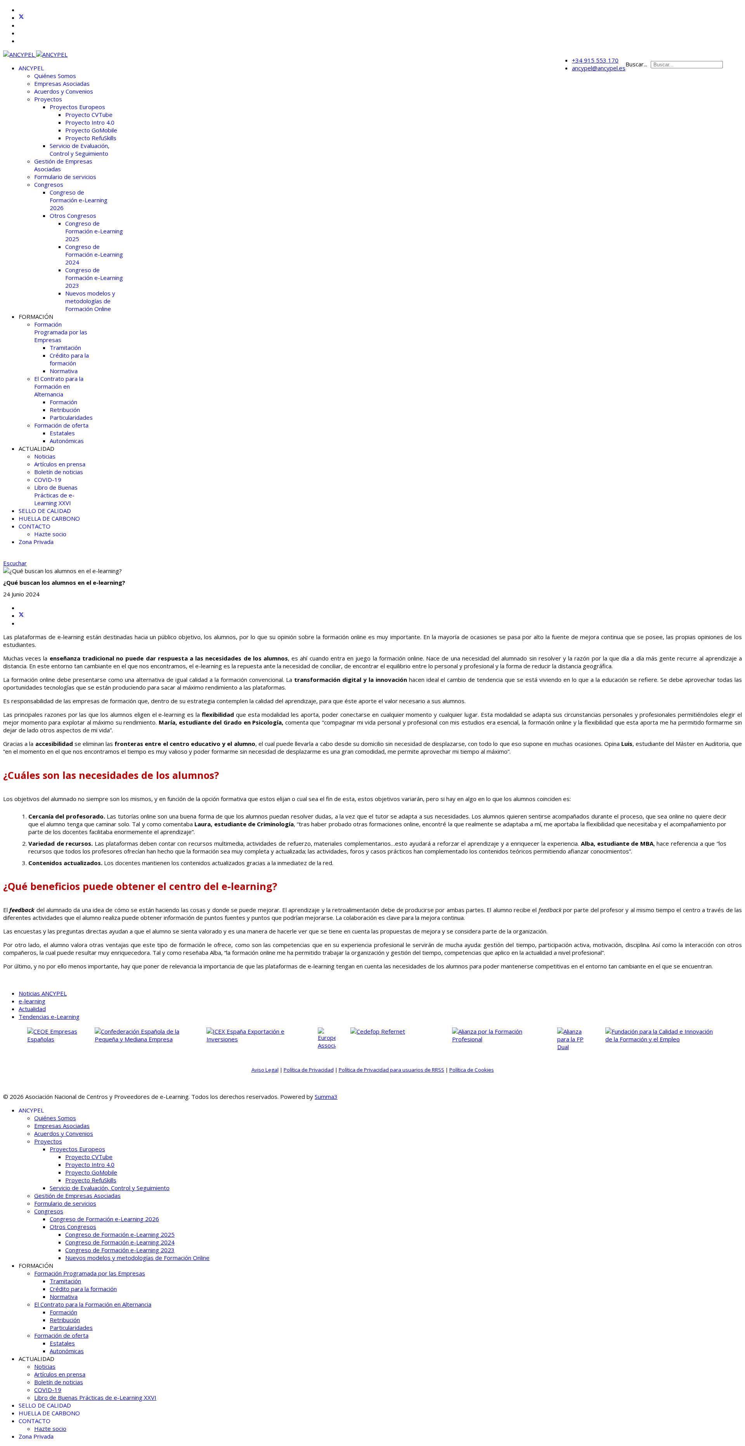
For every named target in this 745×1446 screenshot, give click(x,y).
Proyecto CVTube (89, 114)
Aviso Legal (265, 1069)
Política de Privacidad (309, 1069)
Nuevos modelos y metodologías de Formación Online (90, 301)
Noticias (44, 456)
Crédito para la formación (69, 359)
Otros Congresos (73, 215)
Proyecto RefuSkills (90, 138)
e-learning (32, 1001)
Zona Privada (36, 542)
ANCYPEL (31, 68)
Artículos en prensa (59, 464)
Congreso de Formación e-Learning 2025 (94, 231)
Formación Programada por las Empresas (60, 332)
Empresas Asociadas (62, 83)
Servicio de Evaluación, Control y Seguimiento (79, 149)
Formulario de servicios (65, 177)
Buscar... (636, 64)
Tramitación (65, 347)
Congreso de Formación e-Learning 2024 (94, 254)
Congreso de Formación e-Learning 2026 (78, 200)
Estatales (62, 433)
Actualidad (32, 1009)
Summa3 (326, 1096)
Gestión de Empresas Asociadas (77, 1195)
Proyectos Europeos (77, 107)
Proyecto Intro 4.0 (89, 122)
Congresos (48, 184)
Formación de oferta (61, 425)
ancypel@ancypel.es (598, 68)
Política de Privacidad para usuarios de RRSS (391, 1069)
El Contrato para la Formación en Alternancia (58, 386)
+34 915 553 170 (595, 60)
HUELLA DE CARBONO (49, 518)
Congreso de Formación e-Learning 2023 (94, 277)
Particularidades (71, 417)
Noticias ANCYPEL (43, 993)
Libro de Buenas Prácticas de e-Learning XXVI (56, 495)
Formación (63, 402)
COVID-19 (47, 479)
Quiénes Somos (55, 76)
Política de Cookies (471, 1069)
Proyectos (48, 99)
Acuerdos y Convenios (63, 91)
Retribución (65, 410)
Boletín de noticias (58, 472)
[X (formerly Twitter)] (21, 615)
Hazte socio (50, 534)
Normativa (64, 371)
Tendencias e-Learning (49, 1016)
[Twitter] (21, 17)
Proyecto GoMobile (91, 130)
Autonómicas (67, 441)
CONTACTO (34, 526)
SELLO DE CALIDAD (45, 510)
